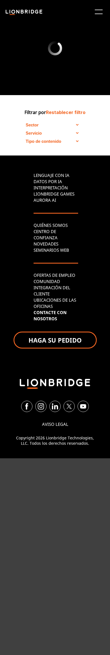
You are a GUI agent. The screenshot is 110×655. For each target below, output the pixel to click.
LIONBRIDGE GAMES (54, 194)
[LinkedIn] (55, 406)
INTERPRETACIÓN (51, 187)
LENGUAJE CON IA (51, 175)
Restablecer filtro (65, 112)
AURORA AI (45, 200)
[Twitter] (69, 406)
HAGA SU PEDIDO (55, 340)
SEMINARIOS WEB (51, 250)
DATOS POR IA (48, 181)
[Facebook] (26, 406)
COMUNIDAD (47, 281)
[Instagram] (41, 406)
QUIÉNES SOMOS (51, 225)
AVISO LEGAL (55, 424)
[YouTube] (83, 406)
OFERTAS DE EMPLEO (54, 275)
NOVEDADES (46, 244)
